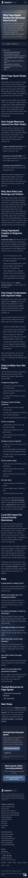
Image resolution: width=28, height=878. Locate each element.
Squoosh (13, 301)
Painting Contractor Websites (8, 810)
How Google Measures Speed (11, 54)
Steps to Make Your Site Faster (11, 64)
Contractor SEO (5, 808)
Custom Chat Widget (6, 819)
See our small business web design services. (14, 778)
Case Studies (4, 825)
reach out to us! (10, 504)
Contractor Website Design (7, 806)
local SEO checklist (11, 566)
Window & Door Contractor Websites (10, 813)
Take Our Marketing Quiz (11, 748)
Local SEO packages (7, 719)
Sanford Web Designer (7, 842)
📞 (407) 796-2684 (6, 855)
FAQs (5, 69)
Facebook (14, 43)
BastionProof (4, 821)
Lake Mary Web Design (7, 840)
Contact (3, 827)
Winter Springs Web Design (8, 838)
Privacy (3, 865)
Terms (7, 865)
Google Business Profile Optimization (10, 815)
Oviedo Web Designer (6, 836)
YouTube (19, 862)
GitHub (14, 862)
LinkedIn (8, 43)
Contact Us (7, 753)
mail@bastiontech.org (6, 857)
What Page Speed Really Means (12, 52)
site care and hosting (18, 500)
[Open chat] (25, 875)
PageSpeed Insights (7, 239)
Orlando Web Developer (7, 834)
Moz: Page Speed (9, 698)
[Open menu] (25, 2)
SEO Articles (4, 823)
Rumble (25, 862)
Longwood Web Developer (8, 844)
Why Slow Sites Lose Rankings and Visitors (14, 55)
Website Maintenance (6, 817)
